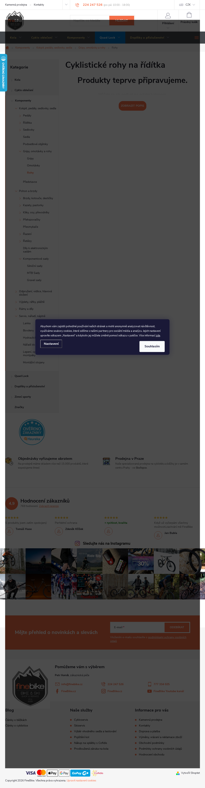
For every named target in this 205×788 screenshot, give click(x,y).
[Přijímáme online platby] (64, 773)
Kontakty (39, 5)
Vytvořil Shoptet (190, 773)
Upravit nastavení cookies (81, 780)
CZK (188, 5)
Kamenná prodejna (16, 5)
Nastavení (51, 344)
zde (158, 335)
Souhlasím (152, 346)
